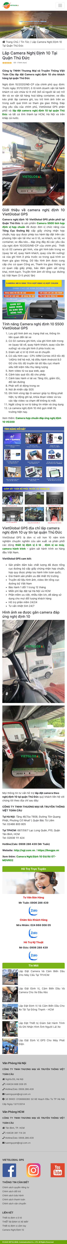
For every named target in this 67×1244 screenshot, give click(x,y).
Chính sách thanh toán (13, 1199)
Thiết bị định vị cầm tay (14, 1225)
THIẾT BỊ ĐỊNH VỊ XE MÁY (15, 1221)
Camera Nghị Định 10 (13, 1229)
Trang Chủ (11, 41)
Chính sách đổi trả (11, 1191)
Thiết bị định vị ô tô (12, 1217)
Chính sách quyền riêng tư (15, 1187)
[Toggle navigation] (60, 5)
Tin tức (25, 41)
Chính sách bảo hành (13, 1195)
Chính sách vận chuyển (14, 1203)
